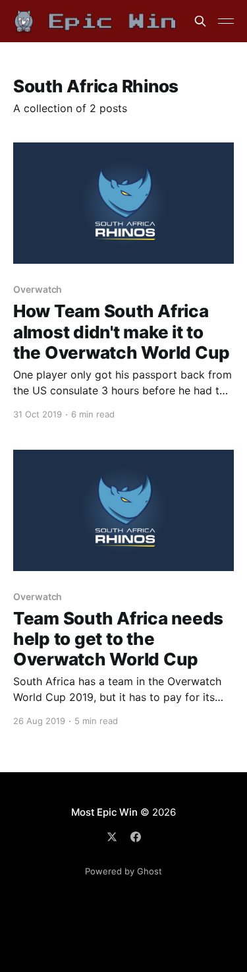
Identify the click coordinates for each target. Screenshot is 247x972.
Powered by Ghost (123, 871)
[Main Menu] (226, 21)
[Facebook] (135, 837)
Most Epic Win (104, 812)
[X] (112, 837)
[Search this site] (200, 21)
